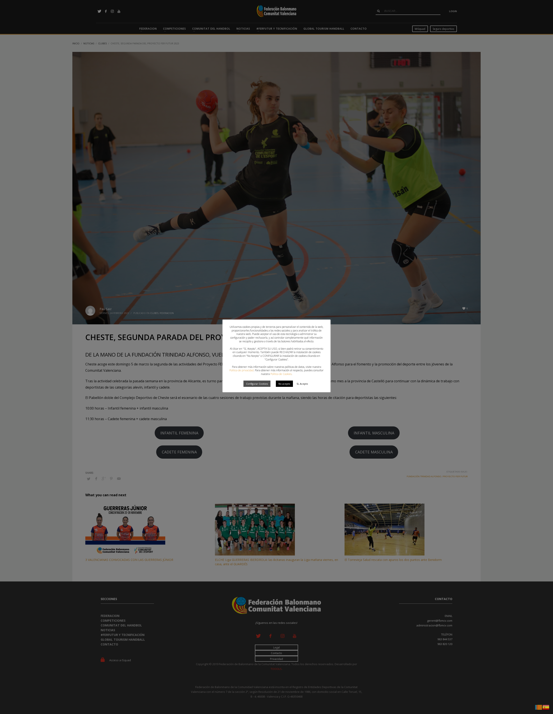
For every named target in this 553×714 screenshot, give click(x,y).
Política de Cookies (281, 374)
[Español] (546, 707)
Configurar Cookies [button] (257, 383)
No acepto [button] (284, 383)
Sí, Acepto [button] (302, 383)
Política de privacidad (241, 370)
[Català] (538, 707)
